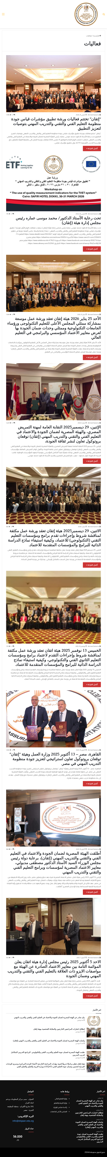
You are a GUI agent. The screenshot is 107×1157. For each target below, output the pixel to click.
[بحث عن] (103, 15)
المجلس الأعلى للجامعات (58, 1112)
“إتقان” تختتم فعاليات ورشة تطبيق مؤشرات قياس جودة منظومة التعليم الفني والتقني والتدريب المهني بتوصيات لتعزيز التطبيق (56, 123)
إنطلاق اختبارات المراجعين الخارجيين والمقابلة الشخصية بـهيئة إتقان (59, 1029)
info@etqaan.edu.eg (23, 1121)
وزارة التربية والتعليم (60, 1103)
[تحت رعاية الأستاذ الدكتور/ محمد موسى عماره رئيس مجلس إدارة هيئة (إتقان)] (53, 182)
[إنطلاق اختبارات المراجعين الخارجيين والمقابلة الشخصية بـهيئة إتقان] (94, 1032)
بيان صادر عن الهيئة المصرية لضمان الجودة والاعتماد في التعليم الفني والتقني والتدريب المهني (49, 1017)
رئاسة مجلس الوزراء (60, 1107)
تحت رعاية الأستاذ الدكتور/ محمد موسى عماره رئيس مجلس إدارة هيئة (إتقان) (58, 220)
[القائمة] (3, 15)
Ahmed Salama (93, 115)
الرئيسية (96, 36)
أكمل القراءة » (92, 148)
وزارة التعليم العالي (61, 1099)
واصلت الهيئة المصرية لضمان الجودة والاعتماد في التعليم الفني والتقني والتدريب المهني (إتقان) (49, 1040)
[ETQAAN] (86, 14)
